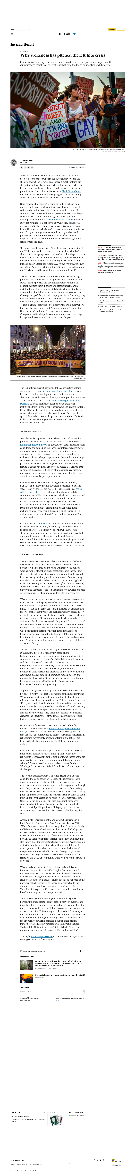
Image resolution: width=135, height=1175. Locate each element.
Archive (53, 1112)
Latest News (120, 45)
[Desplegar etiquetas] (84, 991)
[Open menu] (12, 34)
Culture (29, 991)
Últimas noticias (104, 244)
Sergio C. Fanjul (27, 160)
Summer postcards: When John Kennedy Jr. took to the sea (109, 291)
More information (25, 1000)
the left (44, 523)
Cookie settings (29, 1170)
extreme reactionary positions (58, 391)
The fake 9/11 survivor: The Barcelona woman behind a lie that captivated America (110, 249)
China (114, 45)
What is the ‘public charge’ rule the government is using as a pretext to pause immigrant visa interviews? (111, 265)
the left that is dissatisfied (59, 219)
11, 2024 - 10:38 (26, 162)
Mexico (109, 45)
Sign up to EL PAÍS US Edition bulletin (34, 951)
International (22, 45)
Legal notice (13, 1170)
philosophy (24, 52)
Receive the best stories (20, 1117)
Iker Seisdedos (39, 968)
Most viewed (103, 286)
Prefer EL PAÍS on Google (77, 167)
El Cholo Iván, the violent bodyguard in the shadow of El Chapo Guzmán (112, 296)
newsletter (16, 1112)
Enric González (39, 978)
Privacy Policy (20, 1170)
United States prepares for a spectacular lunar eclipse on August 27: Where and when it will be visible (111, 257)
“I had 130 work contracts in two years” (112, 306)
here (57, 1000)
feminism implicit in (33, 444)
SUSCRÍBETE (112, 29)
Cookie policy (36, 1170)
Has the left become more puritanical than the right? (60, 975)
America (22, 991)
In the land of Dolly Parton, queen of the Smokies (109, 271)
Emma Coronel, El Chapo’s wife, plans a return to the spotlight (112, 310)
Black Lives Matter (71, 191)
